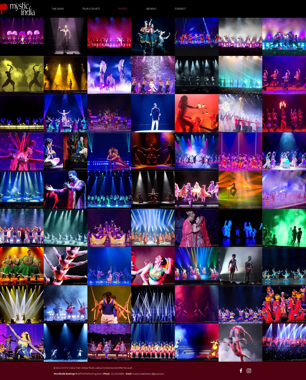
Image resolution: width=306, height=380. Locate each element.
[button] (22, 37)
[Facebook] (241, 371)
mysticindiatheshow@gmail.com (148, 373)
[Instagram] (249, 371)
